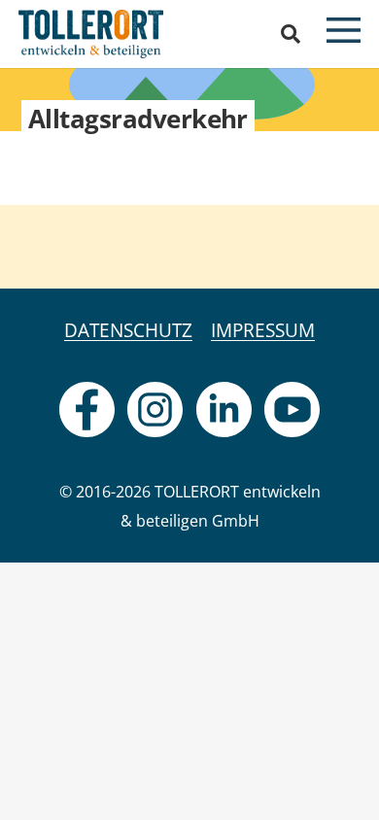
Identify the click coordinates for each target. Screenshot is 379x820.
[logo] (90, 34)
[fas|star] (87, 409)
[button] (290, 34)
